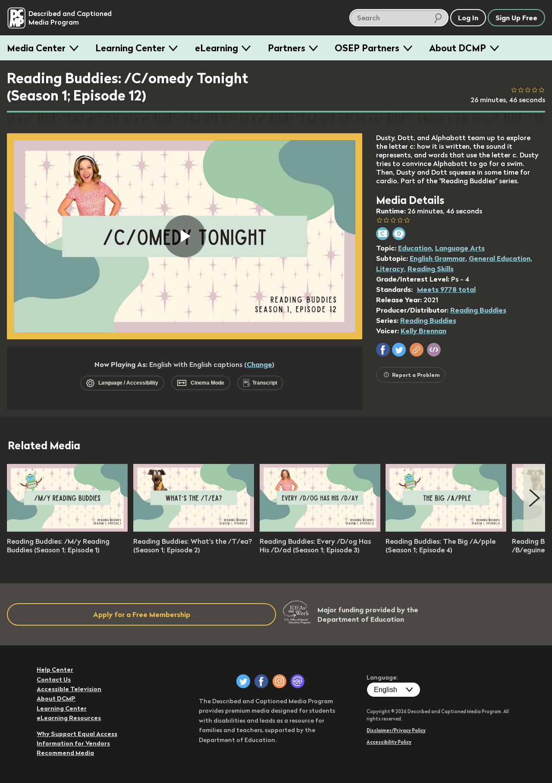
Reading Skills (431, 268)
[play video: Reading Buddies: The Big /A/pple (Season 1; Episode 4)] (446, 529)
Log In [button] (468, 17)
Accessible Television (69, 689)
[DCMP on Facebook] (261, 681)
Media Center (36, 47)
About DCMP (457, 47)
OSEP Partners (367, 47)
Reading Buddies (478, 310)
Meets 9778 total (446, 289)
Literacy (390, 268)
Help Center (55, 669)
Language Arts (460, 248)
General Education (499, 258)
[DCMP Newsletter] (297, 681)
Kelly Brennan (423, 330)
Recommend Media (65, 753)
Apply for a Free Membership (141, 614)
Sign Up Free (516, 17)
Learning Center (130, 47)
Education (415, 248)
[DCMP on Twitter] (243, 681)
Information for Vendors (73, 743)
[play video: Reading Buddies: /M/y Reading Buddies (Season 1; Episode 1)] (67, 529)
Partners (286, 47)
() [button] (259, 364)
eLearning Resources (69, 718)
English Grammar (437, 258)
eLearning (216, 47)
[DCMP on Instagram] (279, 681)
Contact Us (54, 679)
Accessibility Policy (389, 742)
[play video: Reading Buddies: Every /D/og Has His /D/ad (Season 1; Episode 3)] (320, 529)
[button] (383, 350)
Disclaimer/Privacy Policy (396, 730)
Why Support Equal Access (77, 734)
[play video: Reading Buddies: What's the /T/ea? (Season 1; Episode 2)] (193, 529)
